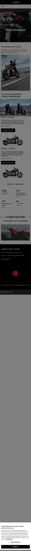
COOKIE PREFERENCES (15, 542)
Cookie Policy (9, 539)
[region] (15, 536)
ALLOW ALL (15, 546)
